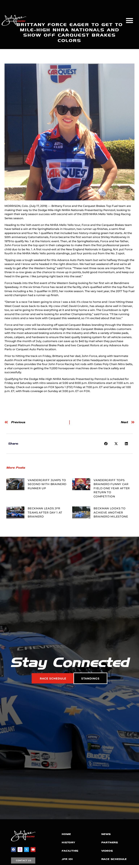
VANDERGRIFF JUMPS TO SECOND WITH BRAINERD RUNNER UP (47, 484)
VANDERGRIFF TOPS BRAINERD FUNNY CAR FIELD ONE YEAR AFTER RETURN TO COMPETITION (112, 488)
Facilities (70, 850)
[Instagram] (20, 849)
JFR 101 (67, 859)
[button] (129, 20)
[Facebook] (13, 849)
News (106, 834)
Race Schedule (114, 859)
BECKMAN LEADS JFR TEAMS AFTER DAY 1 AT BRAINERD (45, 512)
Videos (107, 850)
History (68, 842)
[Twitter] (26, 849)
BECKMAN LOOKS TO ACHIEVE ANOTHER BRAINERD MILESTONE (111, 512)
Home (66, 834)
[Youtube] (33, 849)
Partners (109, 842)
